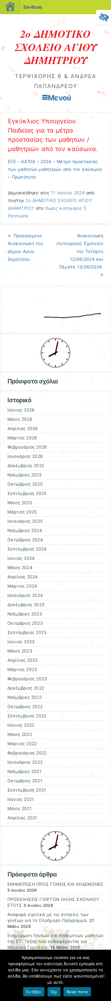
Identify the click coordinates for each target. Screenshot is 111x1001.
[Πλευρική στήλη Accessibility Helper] (103, 17)
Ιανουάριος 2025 (25, 521)
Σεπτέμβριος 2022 (27, 715)
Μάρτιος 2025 (22, 511)
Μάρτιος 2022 (22, 743)
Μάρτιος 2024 (22, 586)
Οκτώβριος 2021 (24, 780)
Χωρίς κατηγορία (63, 208)
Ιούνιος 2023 (21, 641)
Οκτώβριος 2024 (25, 539)
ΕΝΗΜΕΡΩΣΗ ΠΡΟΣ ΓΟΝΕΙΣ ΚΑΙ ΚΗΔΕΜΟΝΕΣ (55, 884)
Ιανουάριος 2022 (25, 762)
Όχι (54, 991)
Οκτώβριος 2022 (25, 706)
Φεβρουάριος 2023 (27, 678)
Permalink (18, 215)
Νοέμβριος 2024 (24, 530)
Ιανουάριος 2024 (25, 595)
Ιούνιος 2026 (21, 410)
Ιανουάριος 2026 (25, 456)
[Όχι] (103, 975)
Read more (77, 991)
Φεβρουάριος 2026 (27, 447)
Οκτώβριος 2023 (25, 623)
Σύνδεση (32, 7)
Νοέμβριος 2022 (24, 697)
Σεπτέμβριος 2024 (27, 549)
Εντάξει (33, 991)
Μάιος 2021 (19, 808)
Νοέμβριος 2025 (24, 474)
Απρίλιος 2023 (22, 660)
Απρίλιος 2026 (22, 428)
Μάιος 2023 (19, 650)
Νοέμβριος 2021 (24, 771)
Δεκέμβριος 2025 (25, 465)
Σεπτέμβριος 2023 (27, 632)
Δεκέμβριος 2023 (26, 604)
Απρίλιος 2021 (22, 817)
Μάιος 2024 (19, 567)
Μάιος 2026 (19, 419)
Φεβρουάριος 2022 (27, 752)
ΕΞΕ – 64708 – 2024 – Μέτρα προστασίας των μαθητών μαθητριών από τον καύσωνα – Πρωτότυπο (55, 169)
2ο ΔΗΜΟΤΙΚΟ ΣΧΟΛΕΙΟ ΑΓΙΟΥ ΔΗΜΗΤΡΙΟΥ (55, 46)
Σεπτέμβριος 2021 (26, 790)
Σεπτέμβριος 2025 (27, 493)
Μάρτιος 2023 (22, 669)
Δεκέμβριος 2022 (25, 688)
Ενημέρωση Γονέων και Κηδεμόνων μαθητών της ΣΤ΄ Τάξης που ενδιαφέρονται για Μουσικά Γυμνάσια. (55, 941)
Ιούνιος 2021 (20, 799)
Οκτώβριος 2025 (25, 484)
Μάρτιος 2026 (22, 437)
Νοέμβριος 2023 (24, 613)
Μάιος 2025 (19, 502)
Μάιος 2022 (19, 734)
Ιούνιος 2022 (21, 725)
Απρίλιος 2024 (22, 576)
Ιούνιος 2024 (21, 558)
